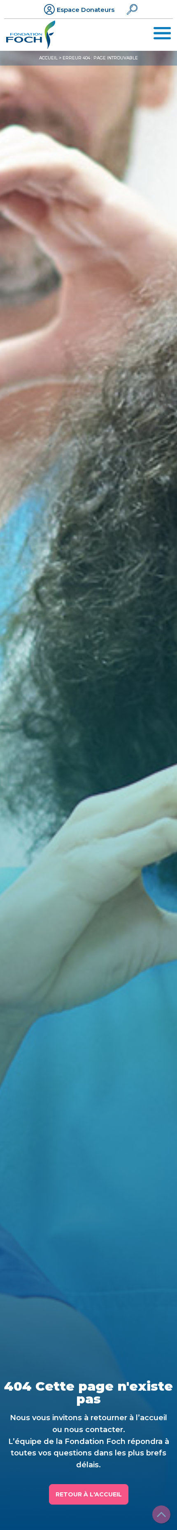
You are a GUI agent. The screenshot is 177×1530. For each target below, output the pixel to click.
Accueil (48, 58)
